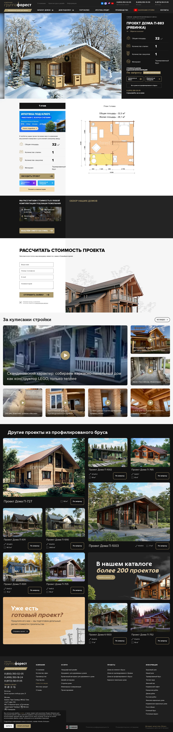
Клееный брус (151, 711)
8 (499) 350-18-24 (13, 677)
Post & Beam (150, 707)
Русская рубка (151, 697)
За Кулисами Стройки (146, 10)
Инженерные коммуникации (71, 687)
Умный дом (150, 673)
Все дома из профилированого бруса (144, 85)
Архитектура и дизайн (56, 3)
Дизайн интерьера (67, 680)
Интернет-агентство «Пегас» (155, 726)
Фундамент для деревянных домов (74, 673)
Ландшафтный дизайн (69, 670)
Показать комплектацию (37, 189)
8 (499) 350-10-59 (143, 2)
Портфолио (84, 10)
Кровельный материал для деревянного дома (77, 677)
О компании (41, 3)
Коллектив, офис (42, 673)
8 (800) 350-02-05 (124, 2)
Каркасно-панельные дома (117, 680)
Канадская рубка (152, 690)
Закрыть (9, 726)
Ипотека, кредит (102, 10)
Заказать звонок (10, 684)
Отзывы (39, 690)
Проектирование (67, 690)
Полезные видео (152, 714)
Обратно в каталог (137, 31)
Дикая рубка (150, 694)
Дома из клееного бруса (116, 670)
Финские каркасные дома (155, 700)
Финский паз (150, 683)
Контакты (164, 10)
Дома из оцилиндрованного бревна (120, 673)
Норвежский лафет (153, 687)
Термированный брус (153, 677)
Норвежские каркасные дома (156, 704)
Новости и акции (42, 683)
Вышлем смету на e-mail (34, 231)
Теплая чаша (150, 680)
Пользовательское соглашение (127, 727)
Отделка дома (66, 683)
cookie (22, 713)
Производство (121, 10)
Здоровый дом (151, 670)
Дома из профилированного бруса (119, 677)
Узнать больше (23, 726)
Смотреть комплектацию (152, 72)
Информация (71, 3)
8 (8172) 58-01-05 (162, 2)
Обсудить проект (30, 176)
